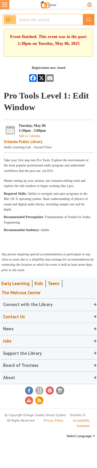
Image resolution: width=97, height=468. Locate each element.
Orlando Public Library (23, 141)
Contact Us (14, 316)
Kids (38, 283)
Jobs (7, 341)
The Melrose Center (21, 292)
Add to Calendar (29, 136)
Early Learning (15, 283)
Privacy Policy (53, 420)
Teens (54, 283)
